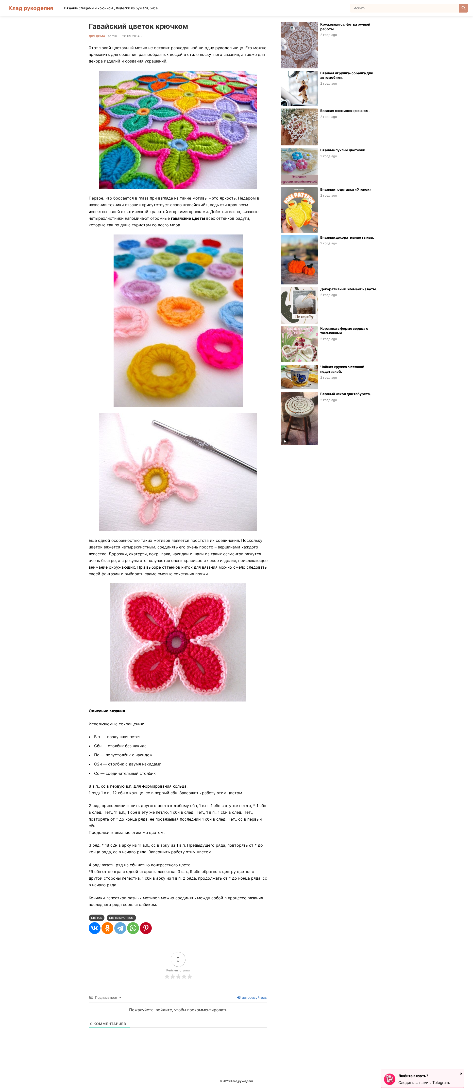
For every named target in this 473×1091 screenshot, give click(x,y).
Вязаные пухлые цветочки (342, 150)
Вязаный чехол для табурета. (345, 394)
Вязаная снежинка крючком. (345, 111)
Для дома (97, 36)
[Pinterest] (146, 928)
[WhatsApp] (133, 928)
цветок (96, 918)
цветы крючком (121, 918)
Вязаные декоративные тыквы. (347, 237)
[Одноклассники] (107, 928)
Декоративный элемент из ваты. (348, 289)
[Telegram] (120, 928)
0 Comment (153, 36)
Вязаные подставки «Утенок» (346, 189)
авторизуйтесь (254, 997)
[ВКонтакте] (95, 928)
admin (112, 36)
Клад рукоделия (30, 8)
